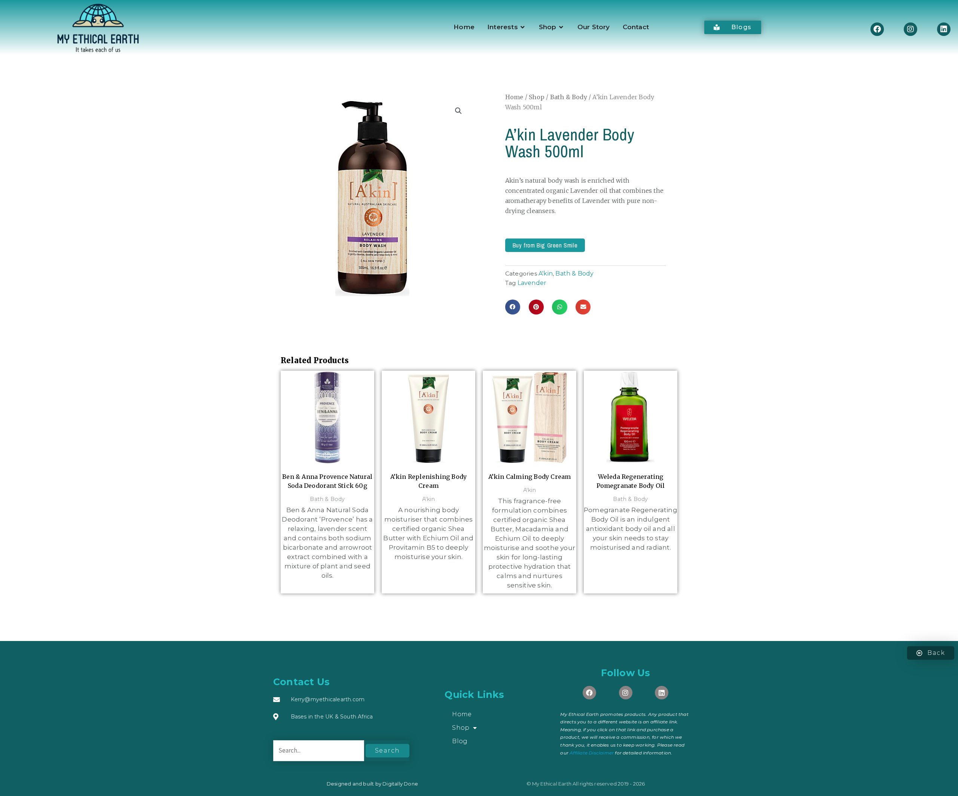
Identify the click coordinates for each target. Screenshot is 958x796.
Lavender (532, 282)
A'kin (546, 273)
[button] (458, 111)
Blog (459, 741)
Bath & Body (568, 97)
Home (514, 97)
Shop (536, 97)
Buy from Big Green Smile (545, 245)
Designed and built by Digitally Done (372, 784)
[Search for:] (319, 750)
